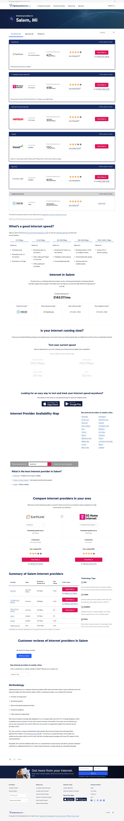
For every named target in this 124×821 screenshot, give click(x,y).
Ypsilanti (101, 423)
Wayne (101, 444)
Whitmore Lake (86, 438)
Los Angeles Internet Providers (43, 788)
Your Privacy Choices (74, 816)
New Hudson (86, 426)
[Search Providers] (26, 795)
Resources (71, 6)
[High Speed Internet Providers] (20, 6)
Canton (84, 432)
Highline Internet (15, 625)
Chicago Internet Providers (42, 791)
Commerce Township (106, 441)
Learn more (101, 203)
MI (14, 759)
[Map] (44, 441)
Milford (101, 438)
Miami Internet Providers (42, 800)
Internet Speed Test (68, 788)
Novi (83, 429)
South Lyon (85, 420)
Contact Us (93, 794)
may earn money (14, 1)
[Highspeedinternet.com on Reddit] (101, 800)
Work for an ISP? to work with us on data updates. (26, 219)
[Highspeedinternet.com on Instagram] (98, 800)
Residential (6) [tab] (16, 34)
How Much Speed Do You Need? (71, 791)
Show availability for (19, 464)
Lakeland (101, 447)
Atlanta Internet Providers (42, 803)
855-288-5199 (104, 181)
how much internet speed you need (36, 233)
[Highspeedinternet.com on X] (94, 800)
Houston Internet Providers (42, 794)
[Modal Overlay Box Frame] (62, 772)
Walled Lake (85, 441)
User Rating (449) (75, 148)
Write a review (24, 656)
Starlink (12, 621)
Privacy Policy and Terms (60, 816)
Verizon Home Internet (20, 480)
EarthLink (69, 464)
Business (81, 6)
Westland (102, 429)
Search (110, 6)
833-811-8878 (104, 57)
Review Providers (59, 6)
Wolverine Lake (103, 420)
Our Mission (93, 791)
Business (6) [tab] (29, 34)
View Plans (100, 52)
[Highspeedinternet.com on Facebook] (91, 800)
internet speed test (62, 233)
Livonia (84, 444)
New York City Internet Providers (43, 797)
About (92, 788)
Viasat (15, 484)
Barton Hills (85, 447)
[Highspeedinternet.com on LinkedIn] (104, 800)
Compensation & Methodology (46, 816)
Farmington (102, 417)
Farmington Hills (104, 426)
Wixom (84, 435)
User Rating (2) (73, 205)
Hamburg (102, 435)
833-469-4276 (104, 89)
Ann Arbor (102, 432)
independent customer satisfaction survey (54, 214)
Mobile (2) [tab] (41, 34)
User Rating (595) (74, 88)
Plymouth (85, 423)
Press (92, 797)
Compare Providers (43, 6)
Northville (85, 417)
